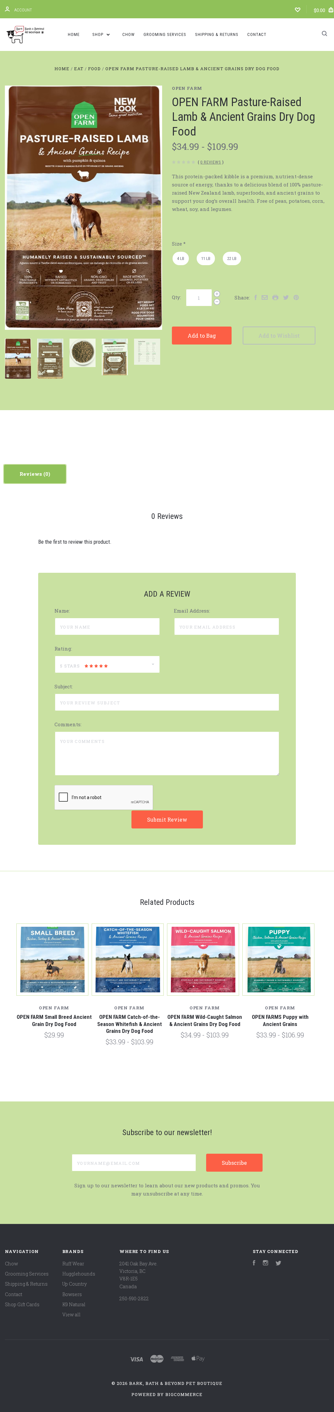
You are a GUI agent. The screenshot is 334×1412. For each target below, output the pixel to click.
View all (71, 1314)
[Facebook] (254, 1263)
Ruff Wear (73, 1263)
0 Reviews (210, 162)
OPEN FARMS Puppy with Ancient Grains (280, 1020)
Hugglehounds (78, 1274)
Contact (256, 34)
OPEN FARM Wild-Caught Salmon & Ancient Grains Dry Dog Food (204, 1020)
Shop (98, 34)
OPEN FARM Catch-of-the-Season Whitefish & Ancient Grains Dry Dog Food (129, 1024)
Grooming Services (165, 34)
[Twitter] (278, 1263)
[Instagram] (265, 1263)
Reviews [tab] (31, 474)
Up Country (74, 1284)
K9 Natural (73, 1304)
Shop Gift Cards (22, 1304)
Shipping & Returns (216, 34)
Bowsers (72, 1294)
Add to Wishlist (279, 335)
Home (74, 34)
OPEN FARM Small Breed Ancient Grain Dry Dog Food (54, 1020)
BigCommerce (184, 1394)
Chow (128, 34)
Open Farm (187, 88)
